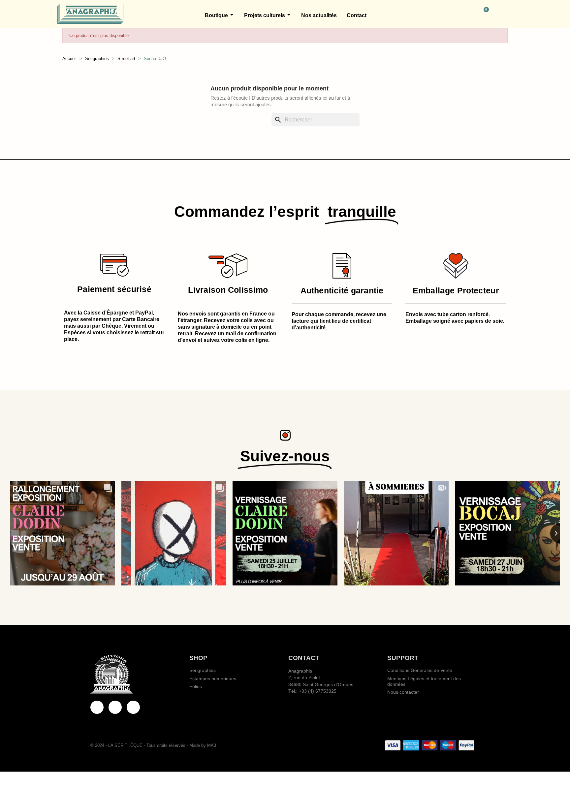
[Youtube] (115, 707)
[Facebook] (97, 707)
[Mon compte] (510, 14)
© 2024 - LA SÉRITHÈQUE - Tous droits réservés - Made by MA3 (153, 745)
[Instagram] (133, 707)
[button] (455, 14)
